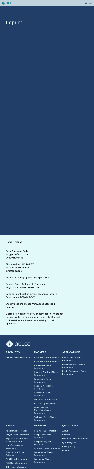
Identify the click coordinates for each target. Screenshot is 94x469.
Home (9, 242)
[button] (85, 3)
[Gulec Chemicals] (7, 3)
